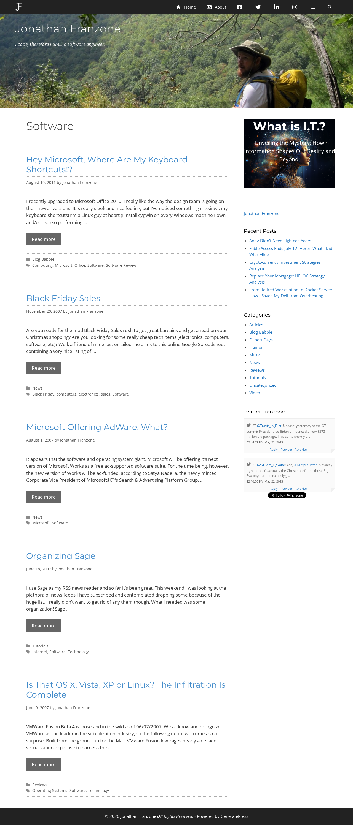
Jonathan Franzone (68, 28)
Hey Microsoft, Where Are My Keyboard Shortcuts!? (107, 164)
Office (79, 265)
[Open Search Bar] (330, 7)
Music (254, 355)
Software (95, 265)
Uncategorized (263, 385)
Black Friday (43, 394)
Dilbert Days (261, 339)
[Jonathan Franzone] (20, 7)
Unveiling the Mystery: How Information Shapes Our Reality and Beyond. (289, 151)
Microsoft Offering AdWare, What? (97, 427)
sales (105, 394)
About (220, 7)
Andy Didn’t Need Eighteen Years (280, 240)
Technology (78, 651)
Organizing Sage (60, 556)
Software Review (121, 265)
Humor (256, 347)
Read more (44, 239)
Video (254, 392)
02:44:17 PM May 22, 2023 (265, 442)
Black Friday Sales (63, 298)
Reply (274, 449)
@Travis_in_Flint (269, 425)
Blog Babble (43, 259)
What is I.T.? (289, 126)
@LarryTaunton (305, 464)
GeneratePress (234, 816)
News (37, 388)
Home (189, 7)
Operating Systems (49, 790)
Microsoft (63, 265)
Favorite (301, 449)
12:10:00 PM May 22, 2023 (265, 481)
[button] (313, 7)
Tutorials (40, 646)
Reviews (39, 784)
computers (66, 394)
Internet (39, 651)
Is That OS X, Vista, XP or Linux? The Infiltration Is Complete (126, 690)
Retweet (286, 449)
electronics (89, 394)
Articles (256, 324)
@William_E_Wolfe (271, 464)
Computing (42, 265)
